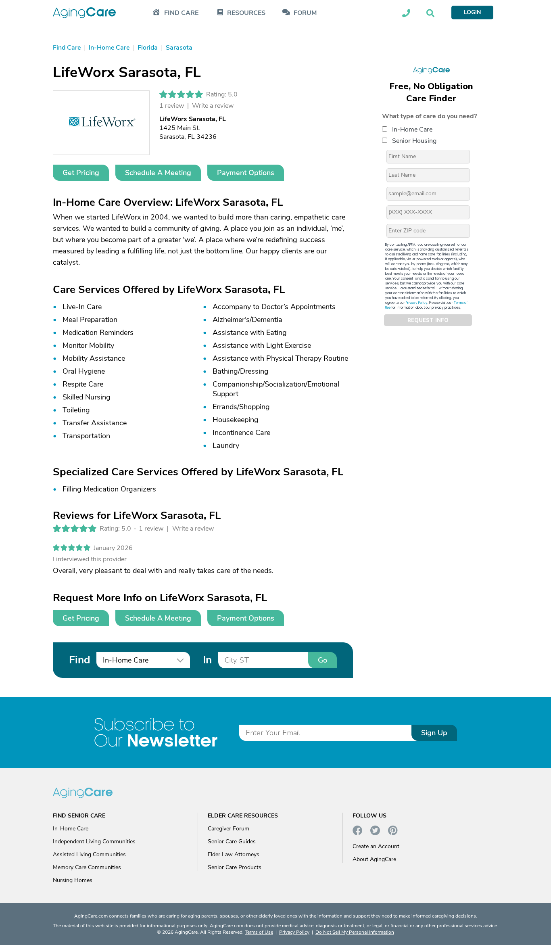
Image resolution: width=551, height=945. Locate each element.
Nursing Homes (72, 880)
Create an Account (376, 846)
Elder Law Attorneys (233, 854)
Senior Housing (414, 140)
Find (79, 660)
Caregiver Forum (228, 828)
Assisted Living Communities (89, 854)
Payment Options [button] (245, 173)
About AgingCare (374, 859)
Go (322, 660)
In (207, 660)
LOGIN (472, 12)
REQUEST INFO (428, 320)
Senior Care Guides (232, 841)
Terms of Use (259, 932)
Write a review (213, 105)
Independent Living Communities (94, 841)
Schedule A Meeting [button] (158, 173)
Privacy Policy (417, 303)
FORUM (305, 13)
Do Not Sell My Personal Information (354, 932)
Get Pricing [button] (81, 173)
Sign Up (434, 733)
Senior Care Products (234, 867)
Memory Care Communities (87, 867)
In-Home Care (412, 129)
